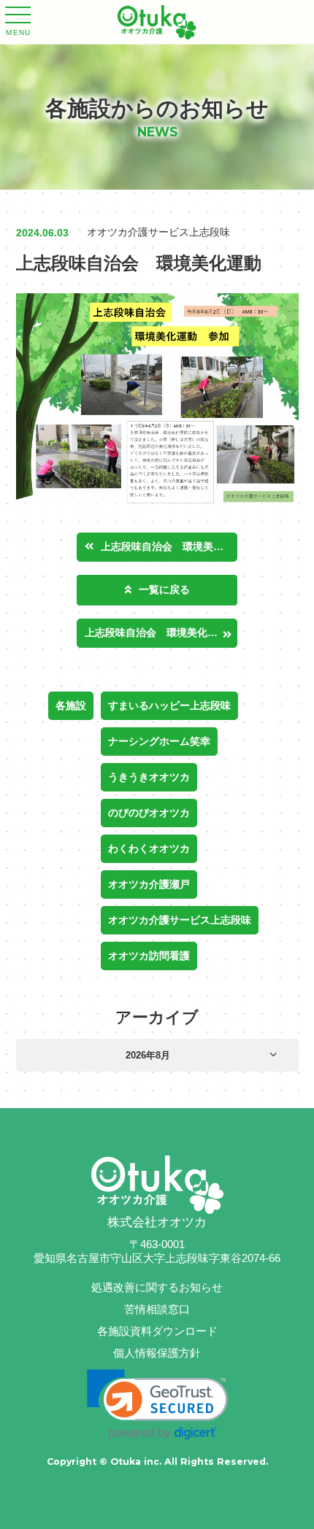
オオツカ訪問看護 (149, 955)
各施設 (70, 705)
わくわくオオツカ (149, 848)
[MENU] (18, 16)
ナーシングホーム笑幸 (159, 741)
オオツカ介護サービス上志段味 (179, 919)
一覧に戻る (164, 589)
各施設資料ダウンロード (157, 1331)
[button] (157, 1404)
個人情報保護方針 (157, 1353)
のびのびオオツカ (149, 812)
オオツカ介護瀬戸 (149, 884)
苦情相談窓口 (157, 1309)
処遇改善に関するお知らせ (157, 1287)
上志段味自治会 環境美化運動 (169, 546)
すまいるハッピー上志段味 (169, 705)
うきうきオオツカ (149, 776)
